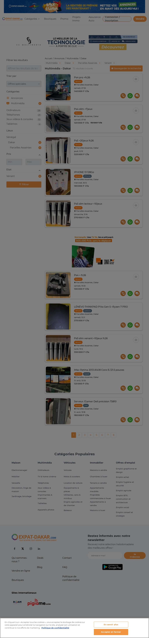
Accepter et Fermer (111, 632)
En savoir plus (111, 624)
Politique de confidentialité (55, 628)
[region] (74, 628)
